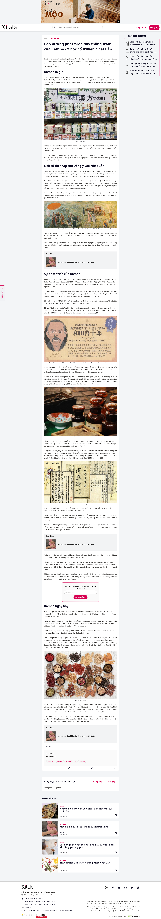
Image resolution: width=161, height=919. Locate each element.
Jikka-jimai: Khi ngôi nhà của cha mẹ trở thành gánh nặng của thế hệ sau (143, 65)
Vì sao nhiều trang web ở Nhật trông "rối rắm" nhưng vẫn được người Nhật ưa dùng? (143, 43)
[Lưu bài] (69, 768)
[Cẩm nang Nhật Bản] (50, 887)
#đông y (82, 761)
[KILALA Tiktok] (138, 887)
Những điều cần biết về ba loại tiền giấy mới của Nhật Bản (86, 810)
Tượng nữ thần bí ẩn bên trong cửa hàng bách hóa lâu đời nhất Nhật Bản (143, 50)
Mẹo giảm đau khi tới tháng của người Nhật (76, 262)
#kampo (59, 761)
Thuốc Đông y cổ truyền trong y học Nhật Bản (85, 862)
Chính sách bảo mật (48, 910)
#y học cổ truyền (71, 761)
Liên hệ (23, 910)
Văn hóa (55, 39)
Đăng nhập (141, 27)
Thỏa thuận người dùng (65, 910)
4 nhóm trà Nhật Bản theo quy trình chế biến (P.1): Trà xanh (142, 72)
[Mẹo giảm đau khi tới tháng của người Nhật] (51, 262)
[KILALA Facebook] (106, 887)
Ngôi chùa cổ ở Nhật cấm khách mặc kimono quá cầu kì (142, 58)
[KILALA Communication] (41, 916)
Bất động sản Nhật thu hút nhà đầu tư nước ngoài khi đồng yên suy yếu (87, 846)
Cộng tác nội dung (34, 910)
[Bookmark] (116, 815)
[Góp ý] (114, 768)
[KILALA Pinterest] (131, 887)
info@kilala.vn (28, 907)
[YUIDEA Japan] (27, 915)
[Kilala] (9, 27)
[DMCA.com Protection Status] (134, 916)
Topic (46, 39)
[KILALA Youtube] (119, 887)
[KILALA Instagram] (125, 887)
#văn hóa (50, 761)
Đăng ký (154, 27)
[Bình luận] (47, 768)
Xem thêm (50, 254)
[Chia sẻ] (92, 768)
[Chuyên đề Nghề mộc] (80, 11)
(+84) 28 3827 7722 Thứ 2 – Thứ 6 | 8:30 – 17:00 (39, 904)
